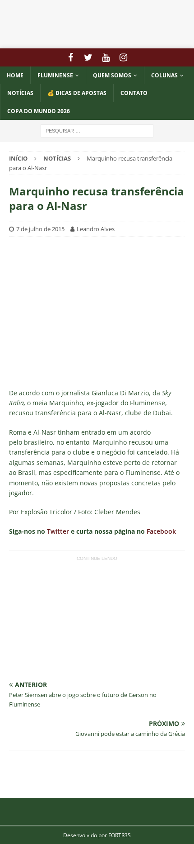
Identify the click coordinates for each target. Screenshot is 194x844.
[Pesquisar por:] (97, 130)
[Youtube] (106, 57)
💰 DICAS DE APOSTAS (76, 93)
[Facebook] (71, 57)
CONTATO (134, 93)
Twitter (58, 531)
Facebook (161, 531)
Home (15, 75)
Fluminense (55, 75)
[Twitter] (88, 57)
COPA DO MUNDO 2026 (38, 111)
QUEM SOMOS (112, 75)
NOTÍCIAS (20, 93)
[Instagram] (123, 57)
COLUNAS (164, 75)
